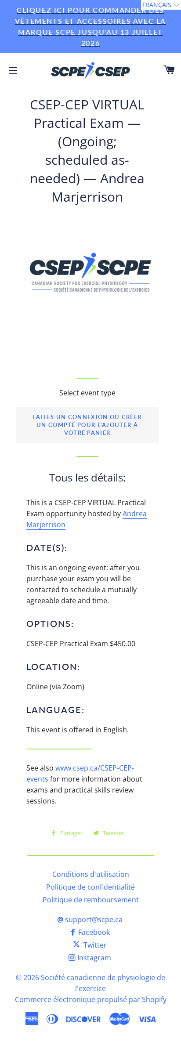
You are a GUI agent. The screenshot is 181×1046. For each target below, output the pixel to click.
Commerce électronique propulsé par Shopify (91, 999)
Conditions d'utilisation (90, 874)
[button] (161, 5)
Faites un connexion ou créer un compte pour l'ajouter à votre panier (87, 425)
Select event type (87, 393)
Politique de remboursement (91, 900)
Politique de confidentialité (90, 887)
